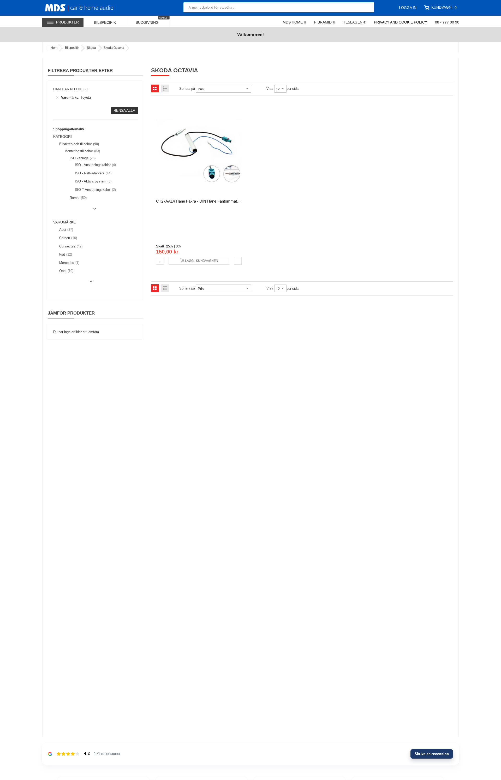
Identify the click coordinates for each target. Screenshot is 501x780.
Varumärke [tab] (64, 222)
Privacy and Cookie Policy (400, 22)
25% (169, 246)
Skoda (91, 48)
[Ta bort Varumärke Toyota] (57, 97)
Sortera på (187, 89)
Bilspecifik (72, 48)
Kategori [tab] (62, 137)
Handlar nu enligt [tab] (70, 89)
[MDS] (85, 7)
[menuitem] (108, 21)
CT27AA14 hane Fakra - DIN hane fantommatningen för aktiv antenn (216, 201)
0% (178, 246)
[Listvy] (165, 88)
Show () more (76, 210)
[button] (160, 261)
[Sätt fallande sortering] (255, 89)
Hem (54, 48)
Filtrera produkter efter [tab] (80, 70)
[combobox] (278, 7)
